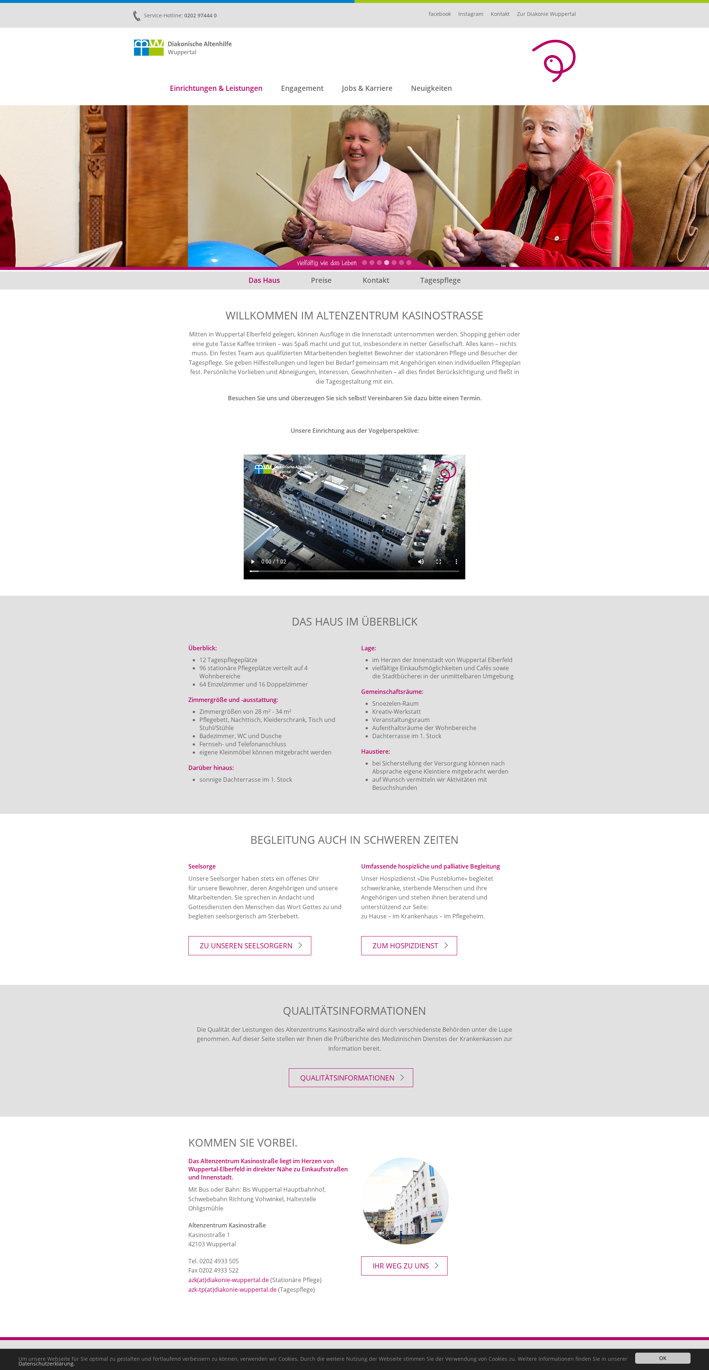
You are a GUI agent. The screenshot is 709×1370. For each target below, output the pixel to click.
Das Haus (264, 280)
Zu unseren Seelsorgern (246, 946)
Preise (321, 280)
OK (663, 1358)
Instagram (470, 13)
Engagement (302, 88)
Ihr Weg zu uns (401, 1266)
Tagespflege (440, 280)
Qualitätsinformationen (347, 1078)
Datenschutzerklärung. (46, 1363)
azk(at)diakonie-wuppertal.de (228, 1280)
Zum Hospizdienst (405, 946)
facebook (440, 13)
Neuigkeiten (431, 88)
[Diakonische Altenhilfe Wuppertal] (183, 48)
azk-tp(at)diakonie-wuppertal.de (232, 1289)
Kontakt (500, 13)
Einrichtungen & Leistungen (216, 88)
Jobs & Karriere (367, 88)
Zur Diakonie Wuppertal (546, 13)
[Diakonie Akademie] (554, 61)
